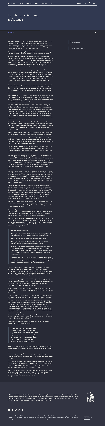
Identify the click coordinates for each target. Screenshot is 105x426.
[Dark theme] (85, 3)
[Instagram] (12, 410)
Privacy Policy (87, 419)
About (21, 3)
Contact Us (86, 416)
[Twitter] (19, 410)
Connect (45, 3)
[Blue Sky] (16, 410)
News (52, 3)
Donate (79, 3)
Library (37, 3)
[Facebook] (9, 410)
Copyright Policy (88, 417)
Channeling (29, 3)
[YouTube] (22, 410)
